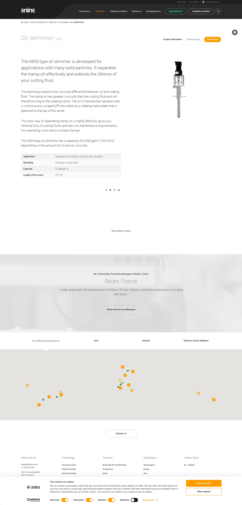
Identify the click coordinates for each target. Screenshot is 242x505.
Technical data (193, 39)
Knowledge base (153, 11)
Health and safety (69, 469)
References (137, 11)
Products (100, 11)
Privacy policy (194, 2)
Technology (84, 11)
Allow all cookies (203, 483)
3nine (28, 10)
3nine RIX (53, 22)
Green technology (69, 473)
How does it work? (69, 465)
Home (25, 22)
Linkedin (191, 465)
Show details (148, 500)
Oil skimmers (108, 469)
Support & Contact (201, 11)
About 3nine (181, 2)
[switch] (89, 500)
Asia (145, 473)
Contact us (121, 433)
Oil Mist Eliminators (38, 22)
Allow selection (204, 491)
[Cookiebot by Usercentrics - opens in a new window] (33, 500)
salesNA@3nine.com (29, 464)
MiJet (105, 473)
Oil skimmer (63, 22)
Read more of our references (121, 309)
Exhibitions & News (118, 11)
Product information (172, 39)
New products (176, 11)
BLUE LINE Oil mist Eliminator (114, 465)
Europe (146, 469)
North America (149, 465)
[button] (121, 384)
